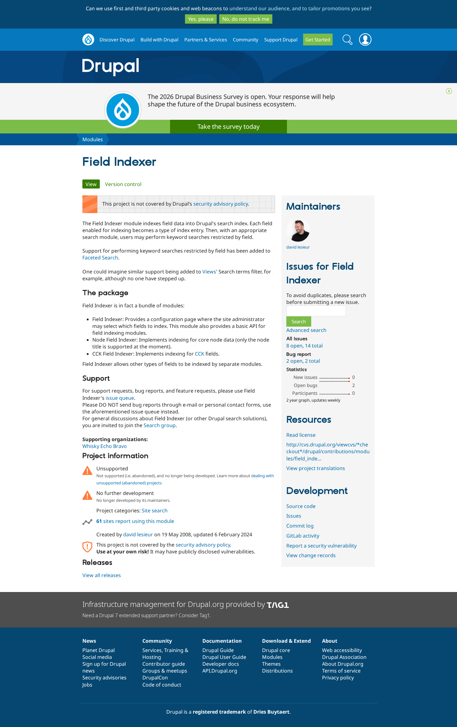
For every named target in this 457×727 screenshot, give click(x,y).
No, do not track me (245, 19)
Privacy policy (338, 677)
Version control (123, 184)
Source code (301, 506)
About (329, 640)
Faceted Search (100, 257)
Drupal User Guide (224, 657)
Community (245, 39)
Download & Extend (286, 640)
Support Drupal (281, 39)
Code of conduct (161, 684)
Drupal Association (344, 657)
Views (209, 271)
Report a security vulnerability (321, 545)
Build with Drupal (159, 39)
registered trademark (219, 711)
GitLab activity (302, 535)
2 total (312, 360)
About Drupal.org (342, 663)
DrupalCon (155, 677)
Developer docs (220, 663)
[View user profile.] (298, 239)
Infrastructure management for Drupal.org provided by (174, 604)
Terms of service (341, 670)
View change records (311, 555)
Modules (92, 139)
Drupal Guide (218, 650)
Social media (97, 657)
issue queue (120, 397)
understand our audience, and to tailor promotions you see (299, 8)
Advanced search (306, 330)
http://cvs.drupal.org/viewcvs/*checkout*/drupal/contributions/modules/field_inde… (328, 451)
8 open (294, 345)
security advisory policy (220, 203)
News (89, 640)
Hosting (151, 657)
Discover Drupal (117, 39)
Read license (301, 434)
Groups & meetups (164, 670)
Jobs (87, 684)
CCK (199, 353)
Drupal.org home (88, 39)
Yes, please (201, 19)
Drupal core (276, 650)
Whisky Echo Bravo (104, 446)
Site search (155, 510)
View (92, 184)
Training (173, 650)
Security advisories (104, 677)
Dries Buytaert (271, 711)
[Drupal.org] (166, 67)
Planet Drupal (98, 650)
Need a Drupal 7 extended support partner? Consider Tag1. (146, 615)
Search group (160, 425)
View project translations (315, 468)
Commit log (300, 525)
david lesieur (138, 534)
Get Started (317, 39)
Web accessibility (342, 650)
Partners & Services (205, 39)
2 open (294, 360)
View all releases (101, 575)
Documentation (222, 640)
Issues (293, 515)
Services (152, 650)
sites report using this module (135, 521)
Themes (271, 663)
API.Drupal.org (219, 670)
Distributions (277, 670)
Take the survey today (228, 126)
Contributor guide (163, 663)
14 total (314, 345)
